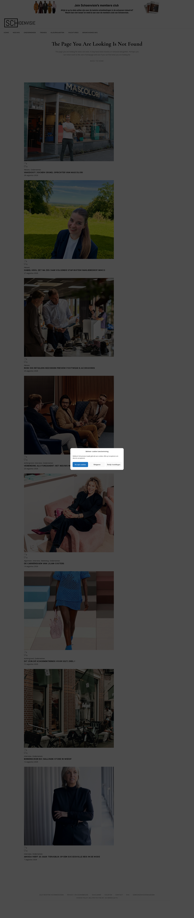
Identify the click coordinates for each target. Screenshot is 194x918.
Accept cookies (80, 464)
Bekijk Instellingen (113, 464)
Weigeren (97, 464)
